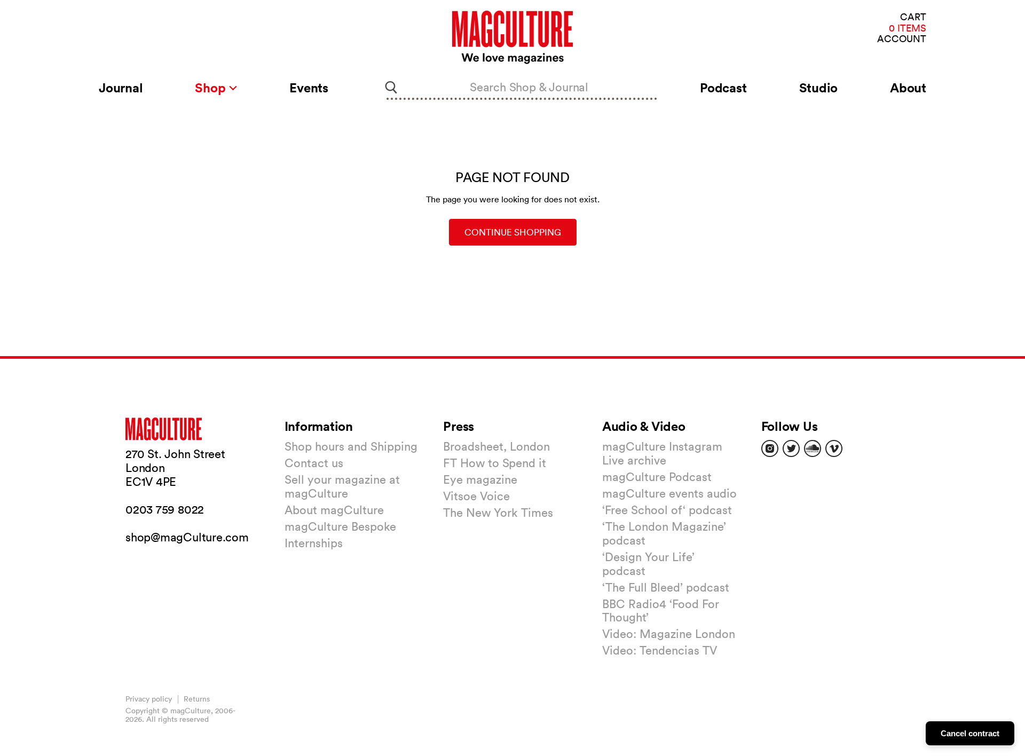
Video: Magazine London (668, 634)
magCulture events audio (669, 493)
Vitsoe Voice (476, 496)
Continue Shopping (512, 232)
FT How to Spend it (494, 463)
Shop (211, 88)
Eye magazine (480, 479)
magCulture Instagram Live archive (662, 453)
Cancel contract (970, 733)
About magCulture (334, 510)
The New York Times (498, 512)
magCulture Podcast (657, 477)
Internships (314, 543)
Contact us (314, 463)
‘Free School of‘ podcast (667, 510)
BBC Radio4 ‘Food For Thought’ (660, 611)
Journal (121, 88)
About (908, 88)
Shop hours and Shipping (351, 446)
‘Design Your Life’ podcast (648, 564)
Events (308, 88)
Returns (197, 699)
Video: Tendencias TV (659, 650)
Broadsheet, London (496, 446)
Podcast (723, 88)
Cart (913, 17)
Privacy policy (148, 699)
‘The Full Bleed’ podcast (665, 587)
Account (901, 39)
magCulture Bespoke (340, 526)
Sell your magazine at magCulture (342, 486)
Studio (818, 88)
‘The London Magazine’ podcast (664, 533)
